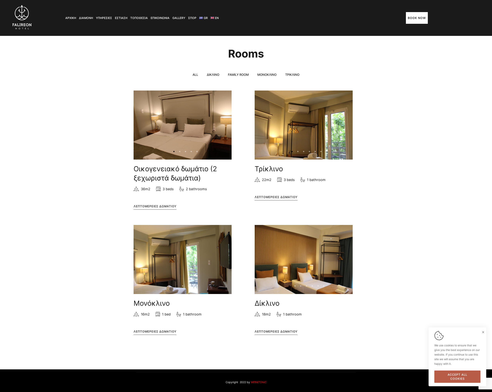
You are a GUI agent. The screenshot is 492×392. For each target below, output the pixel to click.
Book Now (417, 18)
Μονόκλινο (152, 303)
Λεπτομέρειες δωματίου (155, 206)
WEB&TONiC (259, 382)
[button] (174, 151)
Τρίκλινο (269, 169)
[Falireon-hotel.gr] (22, 18)
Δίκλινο (267, 303)
